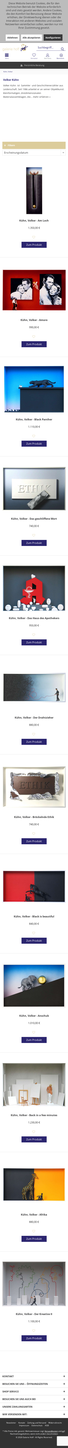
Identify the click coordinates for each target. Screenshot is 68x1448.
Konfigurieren (53, 37)
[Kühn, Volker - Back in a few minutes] (34, 1085)
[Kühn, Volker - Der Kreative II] (34, 1284)
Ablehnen (12, 37)
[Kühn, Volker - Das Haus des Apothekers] (34, 588)
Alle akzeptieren (31, 37)
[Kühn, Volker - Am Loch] (34, 190)
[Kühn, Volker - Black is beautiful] (34, 886)
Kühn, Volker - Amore (34, 320)
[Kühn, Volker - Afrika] (34, 1184)
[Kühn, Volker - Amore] (34, 290)
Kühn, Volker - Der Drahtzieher (34, 717)
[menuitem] (61, 56)
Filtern (11, 145)
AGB (47, 1425)
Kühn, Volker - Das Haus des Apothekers (34, 618)
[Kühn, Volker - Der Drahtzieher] (34, 687)
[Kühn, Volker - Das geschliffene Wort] (34, 488)
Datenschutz (37, 1425)
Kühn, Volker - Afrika (34, 1214)
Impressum (24, 1425)
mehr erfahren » (41, 96)
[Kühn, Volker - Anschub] (34, 985)
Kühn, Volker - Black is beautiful (34, 916)
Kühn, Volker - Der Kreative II (34, 1314)
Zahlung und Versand (36, 1423)
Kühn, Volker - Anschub (34, 1015)
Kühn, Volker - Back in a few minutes (34, 1115)
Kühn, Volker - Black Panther (34, 419)
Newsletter (11, 1423)
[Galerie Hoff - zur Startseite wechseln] (27, 46)
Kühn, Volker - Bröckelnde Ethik (34, 817)
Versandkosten (51, 1431)
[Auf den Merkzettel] (34, 237)
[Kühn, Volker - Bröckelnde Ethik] (34, 787)
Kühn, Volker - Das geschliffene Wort (34, 518)
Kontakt (21, 1423)
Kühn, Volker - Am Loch (34, 220)
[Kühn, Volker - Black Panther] (34, 389)
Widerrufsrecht (55, 1423)
